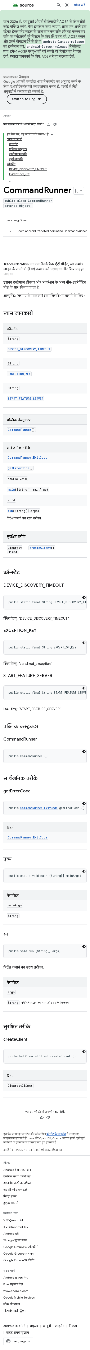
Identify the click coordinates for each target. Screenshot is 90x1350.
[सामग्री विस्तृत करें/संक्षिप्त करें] (51, 134)
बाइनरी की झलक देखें (15, 1190)
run (10, 511)
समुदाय (34, 1326)
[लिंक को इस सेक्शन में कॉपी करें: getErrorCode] (35, 791)
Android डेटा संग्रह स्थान (17, 1170)
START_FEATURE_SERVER (25, 399)
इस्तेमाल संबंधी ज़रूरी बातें (17, 1176)
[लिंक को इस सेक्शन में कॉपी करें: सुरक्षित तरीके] (34, 1027)
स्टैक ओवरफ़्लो (11, 1304)
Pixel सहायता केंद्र (13, 1284)
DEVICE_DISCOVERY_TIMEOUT (29, 349)
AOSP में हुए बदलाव (55, 57)
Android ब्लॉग (11, 1233)
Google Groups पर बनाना (18, 1253)
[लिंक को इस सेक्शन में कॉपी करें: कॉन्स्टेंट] (24, 572)
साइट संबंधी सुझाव (17, 1332)
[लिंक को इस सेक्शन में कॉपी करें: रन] (12, 934)
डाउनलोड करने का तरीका (17, 1183)
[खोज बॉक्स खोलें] (58, 4)
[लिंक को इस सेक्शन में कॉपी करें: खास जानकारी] (37, 313)
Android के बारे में (14, 1326)
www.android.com (15, 1291)
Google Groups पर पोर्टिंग (18, 1260)
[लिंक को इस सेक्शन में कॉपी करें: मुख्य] (15, 859)
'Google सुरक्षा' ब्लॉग (15, 1240)
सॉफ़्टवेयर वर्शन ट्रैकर (14, 1311)
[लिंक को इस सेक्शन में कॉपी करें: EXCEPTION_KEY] (40, 630)
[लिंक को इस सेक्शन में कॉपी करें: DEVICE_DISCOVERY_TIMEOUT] (68, 585)
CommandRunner (19, 430)
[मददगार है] (48, 124)
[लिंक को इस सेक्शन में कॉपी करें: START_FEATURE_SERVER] (56, 676)
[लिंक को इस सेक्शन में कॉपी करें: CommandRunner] (41, 739)
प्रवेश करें (79, 5)
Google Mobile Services (19, 1297)
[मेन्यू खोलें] (7, 5)
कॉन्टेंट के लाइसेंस (56, 1134)
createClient (40, 548)
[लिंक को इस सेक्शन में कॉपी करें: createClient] (31, 1039)
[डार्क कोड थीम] (83, 597)
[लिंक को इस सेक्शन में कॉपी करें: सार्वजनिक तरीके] (42, 778)
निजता (73, 1326)
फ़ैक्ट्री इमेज (10, 1196)
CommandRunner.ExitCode (27, 457)
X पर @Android (13, 1220)
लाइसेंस (60, 1326)
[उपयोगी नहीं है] (55, 124)
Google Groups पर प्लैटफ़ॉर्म (20, 1247)
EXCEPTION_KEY (19, 374)
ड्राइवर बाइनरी (10, 1203)
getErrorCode (18, 468)
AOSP (6, 116)
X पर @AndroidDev (15, 1227)
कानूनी (47, 1326)
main (11, 489)
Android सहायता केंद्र (15, 1277)
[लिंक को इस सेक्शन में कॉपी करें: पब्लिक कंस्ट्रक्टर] (43, 726)
